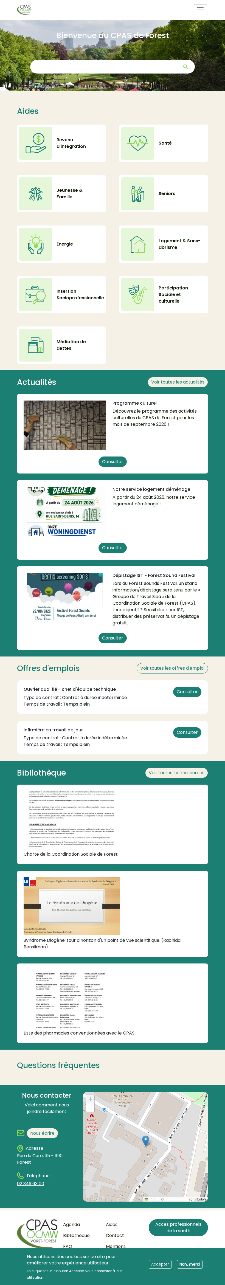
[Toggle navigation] (200, 9)
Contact (115, 1235)
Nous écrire (42, 1133)
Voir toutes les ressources (176, 773)
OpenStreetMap (176, 1199)
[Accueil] (26, 10)
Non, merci (189, 1264)
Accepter (160, 1264)
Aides (111, 1224)
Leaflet (153, 1199)
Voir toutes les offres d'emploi (172, 668)
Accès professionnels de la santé (178, 1227)
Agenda (71, 1224)
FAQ (67, 1246)
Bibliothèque (76, 1235)
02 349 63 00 (30, 1183)
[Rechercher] (186, 66)
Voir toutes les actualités (177, 382)
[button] (145, 1141)
